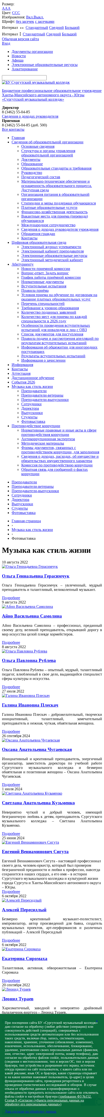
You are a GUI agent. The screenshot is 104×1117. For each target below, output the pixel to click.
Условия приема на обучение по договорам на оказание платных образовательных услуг (59, 297)
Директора (30, 408)
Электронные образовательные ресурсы (45, 65)
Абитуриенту (23, 264)
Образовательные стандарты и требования (56, 168)
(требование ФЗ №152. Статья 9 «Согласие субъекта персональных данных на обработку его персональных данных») (48, 1100)
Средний (56, 27)
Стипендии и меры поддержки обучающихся (58, 203)
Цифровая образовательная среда (39, 242)
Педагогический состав (40, 177)
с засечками (44, 21)
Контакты (29, 238)
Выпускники (32, 413)
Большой (72, 27)
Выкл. (39, 17)
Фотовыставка (33, 421)
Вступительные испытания (43, 286)
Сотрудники (31, 404)
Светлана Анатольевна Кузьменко (38, 802)
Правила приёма (35, 290)
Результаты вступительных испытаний (53, 356)
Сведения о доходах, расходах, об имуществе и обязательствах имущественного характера (60, 458)
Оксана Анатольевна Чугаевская (37, 749)
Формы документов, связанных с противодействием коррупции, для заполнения (60, 450)
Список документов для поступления (52, 334)
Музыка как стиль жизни (32, 386)
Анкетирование (25, 69)
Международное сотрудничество (48, 225)
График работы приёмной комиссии (51, 277)
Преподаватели (34, 391)
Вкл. (30, 17)
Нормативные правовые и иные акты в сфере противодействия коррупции (59, 432)
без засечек (25, 21)
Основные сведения (37, 146)
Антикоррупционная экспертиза (48, 439)
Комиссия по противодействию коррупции (57, 465)
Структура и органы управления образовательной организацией (48, 153)
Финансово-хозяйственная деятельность (54, 212)
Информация (22, 365)
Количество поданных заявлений (48, 312)
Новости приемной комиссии (45, 269)
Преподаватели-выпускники (45, 400)
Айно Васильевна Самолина (32, 616)
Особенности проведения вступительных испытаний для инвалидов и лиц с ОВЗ (55, 327)
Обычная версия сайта (20, 39)
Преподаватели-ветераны (42, 395)
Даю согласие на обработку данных (30, 1111)
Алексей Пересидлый (24, 909)
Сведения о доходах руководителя (30, 116)
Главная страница (26, 521)
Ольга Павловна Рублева (29, 660)
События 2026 (23, 382)
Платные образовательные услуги (49, 207)
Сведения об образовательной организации (47, 142)
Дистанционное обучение (33, 378)
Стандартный (37, 27)
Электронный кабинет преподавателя (52, 251)
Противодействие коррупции (36, 426)
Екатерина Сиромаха (24, 958)
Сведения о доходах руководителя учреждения (59, 229)
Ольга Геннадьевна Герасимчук (35, 576)
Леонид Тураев (17, 998)
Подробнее (11, 598)
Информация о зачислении (43, 360)
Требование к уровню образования (50, 308)
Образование (32, 164)
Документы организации (32, 51)
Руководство (31, 173)
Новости (19, 56)
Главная (18, 138)
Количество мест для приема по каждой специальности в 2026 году (54, 319)
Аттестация (21, 373)
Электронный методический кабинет (52, 260)
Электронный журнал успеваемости (51, 247)
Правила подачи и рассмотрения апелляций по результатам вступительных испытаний (60, 340)
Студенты (29, 417)
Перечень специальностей (43, 304)
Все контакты (13, 129)
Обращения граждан (38, 234)
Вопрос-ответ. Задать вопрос (45, 273)
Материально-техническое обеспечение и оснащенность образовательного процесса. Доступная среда (56, 185)
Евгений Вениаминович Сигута (35, 851)
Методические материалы (42, 443)
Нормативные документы (42, 282)
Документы (30, 159)
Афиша (17, 60)
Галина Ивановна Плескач (30, 705)
